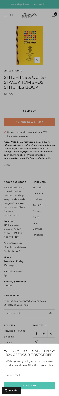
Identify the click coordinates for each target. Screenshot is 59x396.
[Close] (54, 348)
